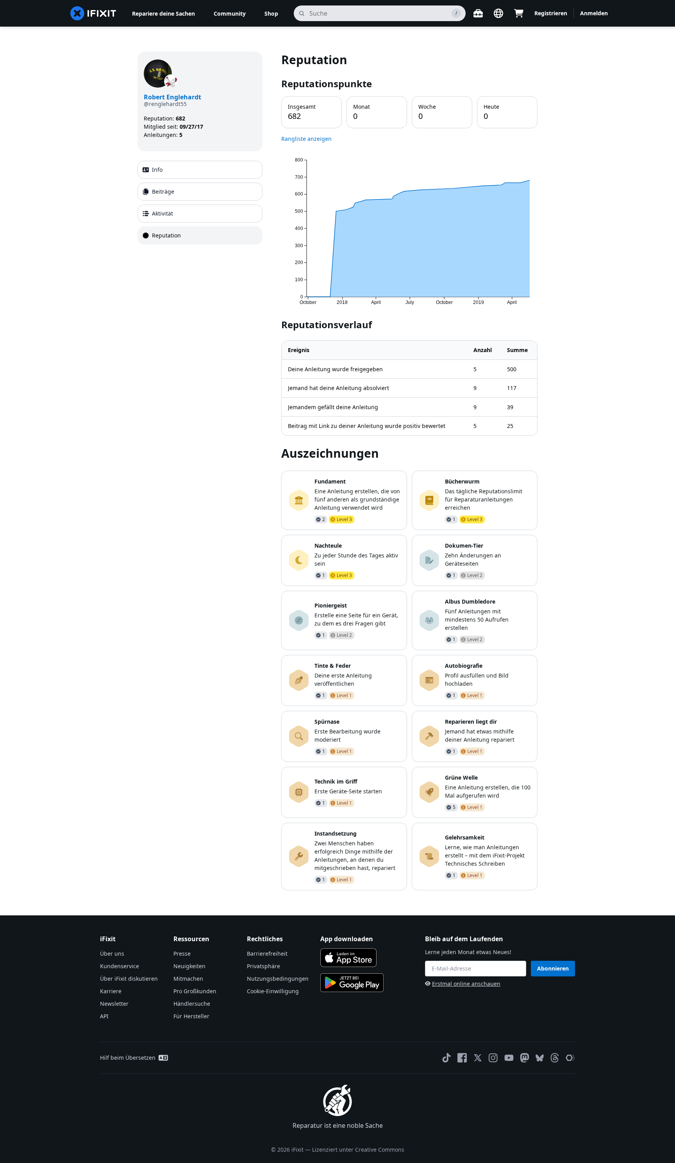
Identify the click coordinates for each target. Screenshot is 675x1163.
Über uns (112, 953)
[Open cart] (519, 13)
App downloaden (346, 939)
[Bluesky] (540, 1058)
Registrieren (550, 13)
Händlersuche (191, 1003)
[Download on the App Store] (348, 957)
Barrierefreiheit (267, 953)
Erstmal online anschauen (466, 983)
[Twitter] (477, 1057)
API (104, 1016)
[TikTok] (446, 1057)
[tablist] (200, 203)
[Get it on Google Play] (352, 982)
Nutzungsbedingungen (278, 978)
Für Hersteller (191, 1016)
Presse (182, 953)
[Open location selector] (498, 13)
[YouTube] (509, 1057)
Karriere (110, 991)
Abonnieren (553, 968)
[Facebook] (462, 1057)
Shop (271, 13)
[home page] (93, 13)
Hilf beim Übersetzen (127, 1057)
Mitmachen (188, 978)
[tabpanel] (409, 471)
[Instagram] (493, 1057)
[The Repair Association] (570, 1057)
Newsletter (114, 1003)
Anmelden (594, 13)
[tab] (200, 170)
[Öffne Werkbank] (478, 13)
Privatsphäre (263, 966)
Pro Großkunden (194, 991)
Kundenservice (119, 966)
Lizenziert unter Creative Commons (358, 1149)
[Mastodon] (524, 1057)
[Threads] (554, 1057)
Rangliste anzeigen (306, 138)
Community (230, 13)
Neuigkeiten (189, 966)
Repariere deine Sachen (163, 13)
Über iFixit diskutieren (129, 978)
